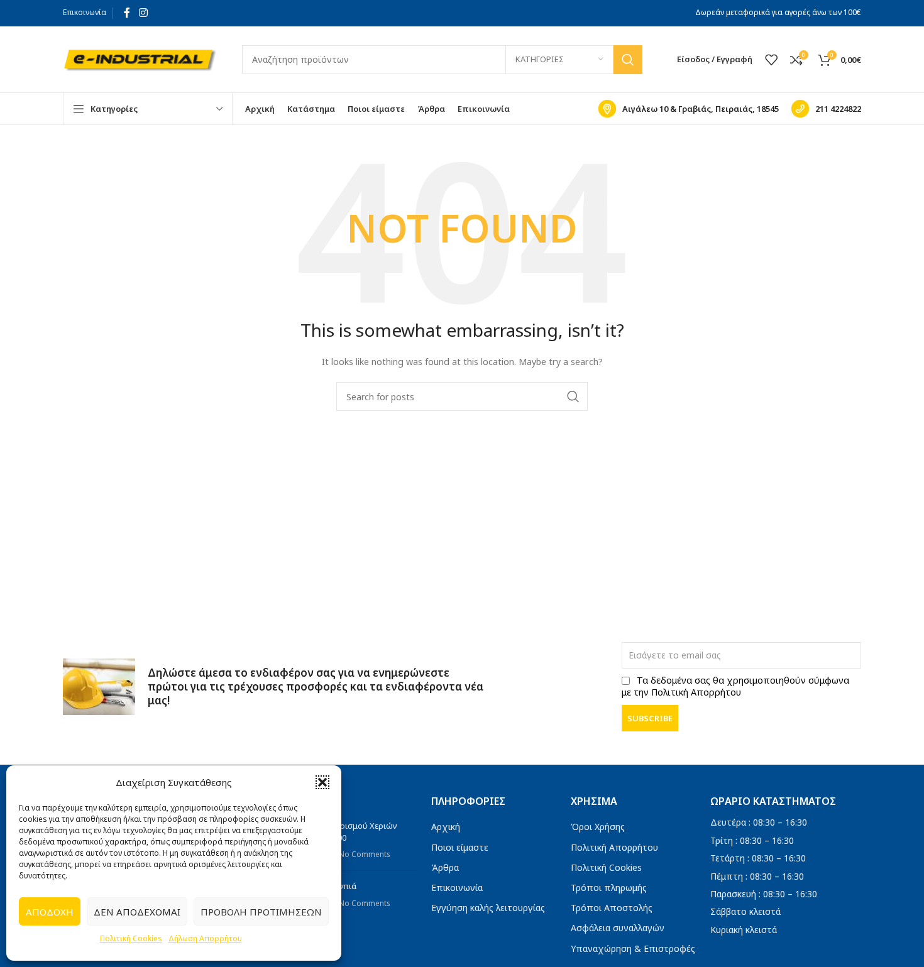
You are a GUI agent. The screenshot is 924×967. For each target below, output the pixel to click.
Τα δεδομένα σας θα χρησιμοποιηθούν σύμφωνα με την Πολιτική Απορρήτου (735, 686)
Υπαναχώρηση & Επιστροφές (633, 948)
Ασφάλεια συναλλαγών (617, 928)
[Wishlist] (771, 59)
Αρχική (445, 827)
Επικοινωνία (84, 12)
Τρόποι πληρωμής (609, 887)
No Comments (364, 854)
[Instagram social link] (143, 12)
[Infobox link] (688, 108)
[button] (322, 782)
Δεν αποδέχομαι (137, 911)
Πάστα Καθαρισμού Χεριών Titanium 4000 (345, 831)
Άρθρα (445, 867)
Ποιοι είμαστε (459, 847)
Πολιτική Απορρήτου (614, 847)
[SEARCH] (627, 59)
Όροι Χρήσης (598, 827)
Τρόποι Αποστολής (611, 908)
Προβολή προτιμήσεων (261, 911)
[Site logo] (140, 58)
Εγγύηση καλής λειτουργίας (488, 908)
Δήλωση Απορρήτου (205, 938)
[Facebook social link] (127, 12)
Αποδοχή (50, 911)
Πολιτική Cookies (131, 938)
